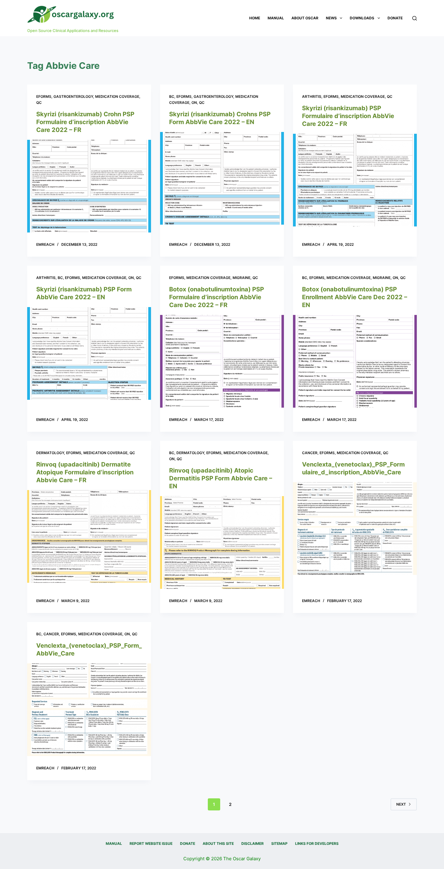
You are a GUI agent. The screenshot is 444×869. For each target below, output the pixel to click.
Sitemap (279, 843)
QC (39, 102)
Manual (276, 18)
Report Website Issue (151, 843)
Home (254, 18)
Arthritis (311, 96)
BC (171, 96)
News (331, 18)
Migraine (241, 277)
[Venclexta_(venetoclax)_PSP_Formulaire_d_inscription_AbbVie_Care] (355, 528)
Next (401, 804)
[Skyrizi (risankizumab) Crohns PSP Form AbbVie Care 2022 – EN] (222, 178)
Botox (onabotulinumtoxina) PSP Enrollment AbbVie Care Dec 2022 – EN (354, 297)
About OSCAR (304, 18)
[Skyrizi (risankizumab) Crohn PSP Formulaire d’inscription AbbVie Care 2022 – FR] (89, 186)
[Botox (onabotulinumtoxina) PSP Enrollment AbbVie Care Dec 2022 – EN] (355, 361)
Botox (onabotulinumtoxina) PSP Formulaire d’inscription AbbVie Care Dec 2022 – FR (216, 297)
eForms (43, 96)
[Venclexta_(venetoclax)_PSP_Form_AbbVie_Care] (89, 709)
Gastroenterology (73, 96)
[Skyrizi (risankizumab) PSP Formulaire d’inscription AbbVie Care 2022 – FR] (355, 180)
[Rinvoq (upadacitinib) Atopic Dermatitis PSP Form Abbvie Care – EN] (222, 542)
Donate (395, 18)
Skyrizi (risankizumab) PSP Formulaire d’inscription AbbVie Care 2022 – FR (348, 115)
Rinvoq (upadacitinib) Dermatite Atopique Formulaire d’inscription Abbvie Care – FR (85, 472)
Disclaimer (252, 843)
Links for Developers (317, 843)
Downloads (362, 18)
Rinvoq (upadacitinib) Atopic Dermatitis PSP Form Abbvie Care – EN (220, 478)
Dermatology (50, 453)
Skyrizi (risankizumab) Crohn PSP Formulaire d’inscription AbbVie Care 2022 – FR (85, 122)
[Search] (414, 18)
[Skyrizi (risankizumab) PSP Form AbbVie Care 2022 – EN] (89, 353)
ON (194, 102)
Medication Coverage (117, 96)
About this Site (218, 843)
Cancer (309, 453)
